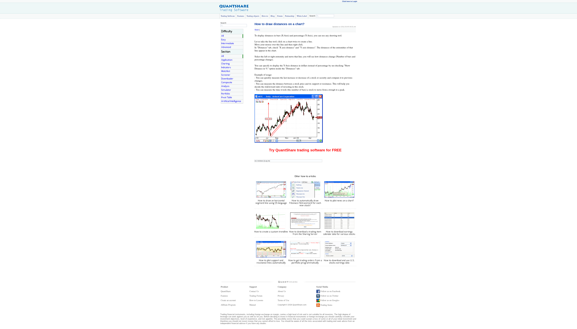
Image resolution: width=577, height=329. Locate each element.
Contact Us (254, 291)
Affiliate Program (228, 304)
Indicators (226, 67)
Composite (226, 82)
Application (226, 60)
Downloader (227, 79)
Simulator (226, 90)
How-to (265, 16)
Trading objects (253, 16)
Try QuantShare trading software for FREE (305, 150)
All (222, 36)
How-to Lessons (256, 300)
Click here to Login (349, 1)
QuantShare (226, 291)
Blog (273, 16)
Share (257, 30)
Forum (279, 16)
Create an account (228, 300)
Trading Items (326, 304)
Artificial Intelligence (231, 101)
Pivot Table (226, 97)
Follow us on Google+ (329, 300)
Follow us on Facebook (330, 291)
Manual (252, 304)
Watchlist (225, 71)
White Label (302, 16)
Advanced (226, 47)
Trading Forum (255, 295)
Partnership (289, 16)
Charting (225, 64)
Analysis (225, 86)
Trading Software (228, 16)
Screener (225, 75)
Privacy (281, 295)
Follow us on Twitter (329, 295)
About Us (282, 291)
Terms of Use (283, 300)
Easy (223, 40)
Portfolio (225, 94)
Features (240, 16)
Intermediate (227, 43)
